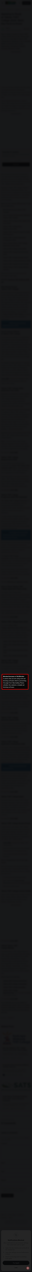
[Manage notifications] (27, 1268)
